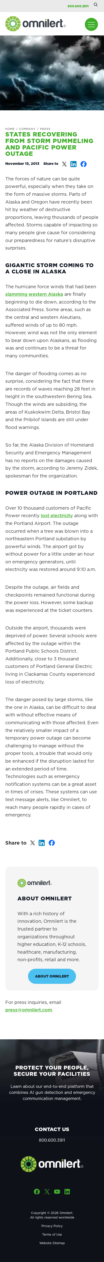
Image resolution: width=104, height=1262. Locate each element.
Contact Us (52, 1129)
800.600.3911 (78, 6)
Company (27, 129)
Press (45, 129)
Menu (91, 24)
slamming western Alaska (34, 294)
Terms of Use (52, 1234)
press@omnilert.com (28, 1010)
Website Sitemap (52, 1243)
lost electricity (57, 515)
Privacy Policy (52, 1226)
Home (10, 129)
